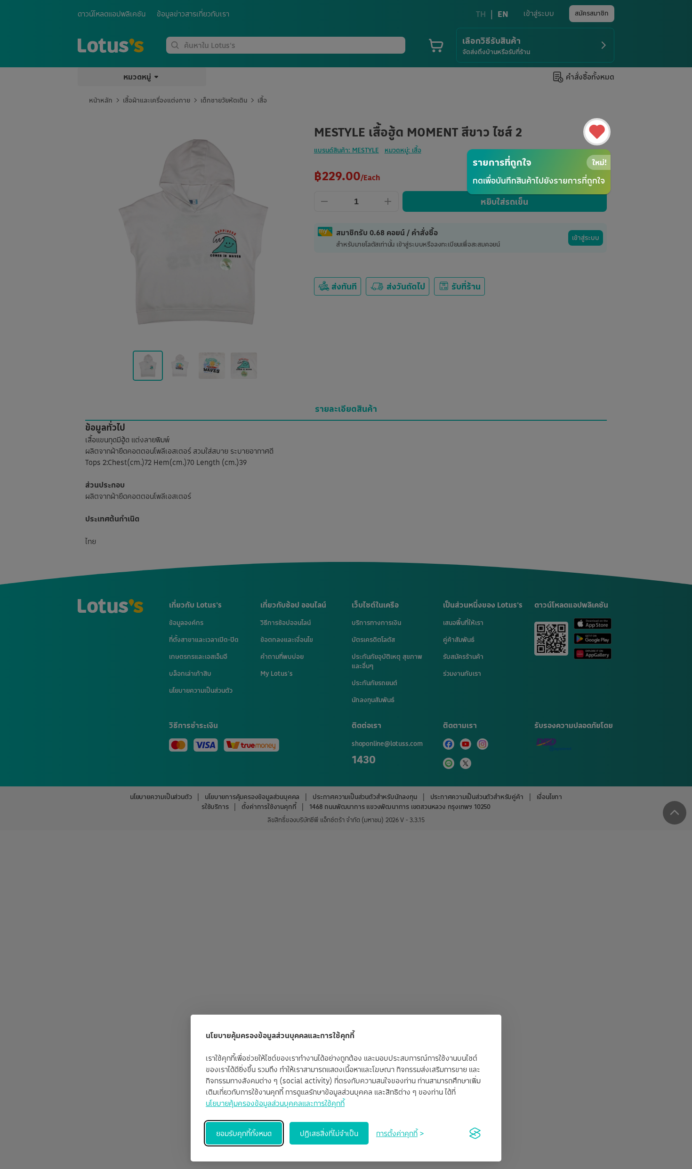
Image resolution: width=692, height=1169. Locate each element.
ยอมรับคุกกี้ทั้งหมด (244, 1133)
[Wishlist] (597, 132)
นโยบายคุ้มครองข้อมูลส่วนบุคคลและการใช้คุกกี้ (275, 1103)
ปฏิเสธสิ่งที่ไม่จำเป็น (329, 1133)
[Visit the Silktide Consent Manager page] (475, 1133)
